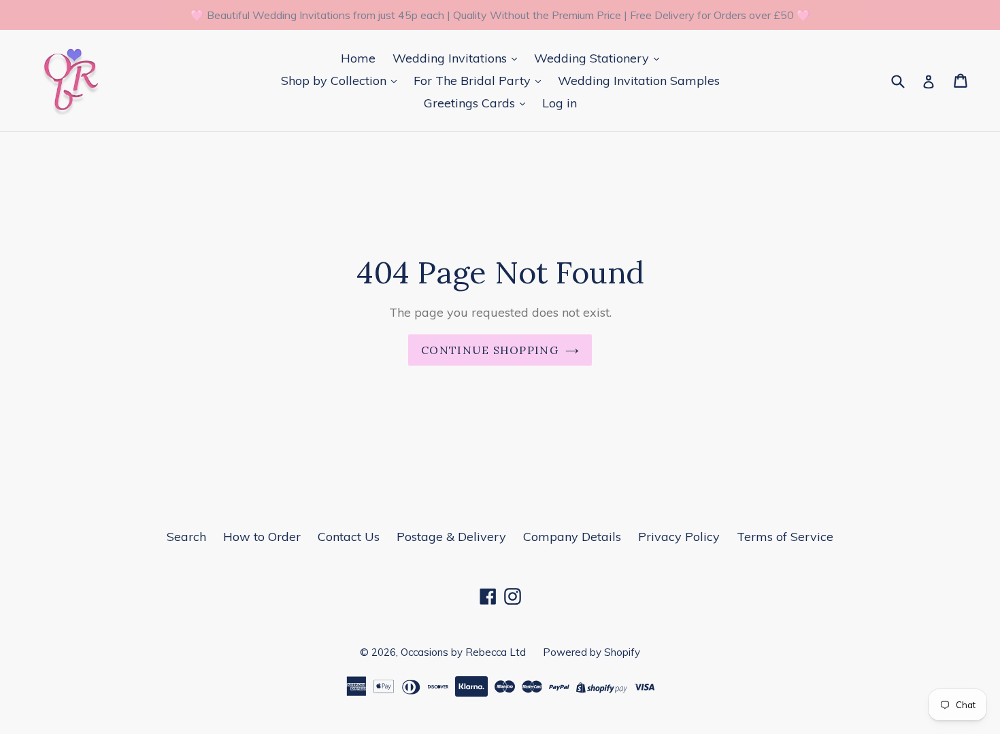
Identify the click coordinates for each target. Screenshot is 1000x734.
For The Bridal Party (474, 80)
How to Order (262, 536)
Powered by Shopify (591, 652)
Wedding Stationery (593, 58)
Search (186, 536)
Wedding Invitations (451, 58)
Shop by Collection (335, 80)
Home (358, 58)
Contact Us (349, 536)
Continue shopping (490, 350)
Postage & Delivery (451, 536)
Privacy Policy (679, 536)
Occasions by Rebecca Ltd (463, 652)
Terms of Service (785, 536)
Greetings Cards (471, 103)
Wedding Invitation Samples (639, 80)
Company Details (572, 536)
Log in (559, 103)
